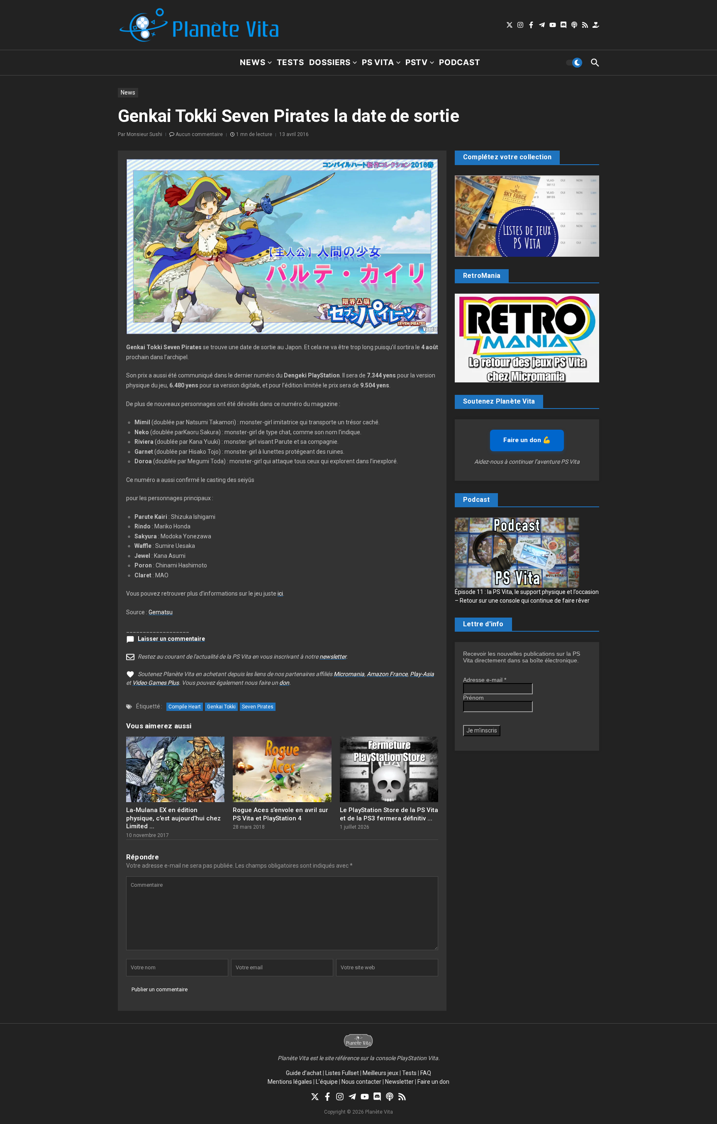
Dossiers (330, 62)
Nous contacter (361, 1081)
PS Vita (378, 62)
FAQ (425, 1073)
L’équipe (327, 1081)
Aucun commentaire (199, 134)
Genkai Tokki (221, 707)
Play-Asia (422, 674)
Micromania (349, 674)
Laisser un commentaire (171, 638)
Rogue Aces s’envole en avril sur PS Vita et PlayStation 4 (280, 814)
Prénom (473, 697)
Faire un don (433, 1081)
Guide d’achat (304, 1073)
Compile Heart (184, 707)
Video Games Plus (155, 682)
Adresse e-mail (484, 679)
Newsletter (399, 1081)
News (252, 62)
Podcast (459, 62)
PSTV (416, 62)
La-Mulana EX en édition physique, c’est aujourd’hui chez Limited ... (173, 818)
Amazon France (387, 674)
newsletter (332, 656)
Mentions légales (290, 1081)
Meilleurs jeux (380, 1073)
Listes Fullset (342, 1073)
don (284, 682)
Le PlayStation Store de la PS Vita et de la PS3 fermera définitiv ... (389, 814)
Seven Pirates (257, 707)
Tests (290, 62)
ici (280, 593)
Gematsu (161, 612)
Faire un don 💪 (527, 440)
